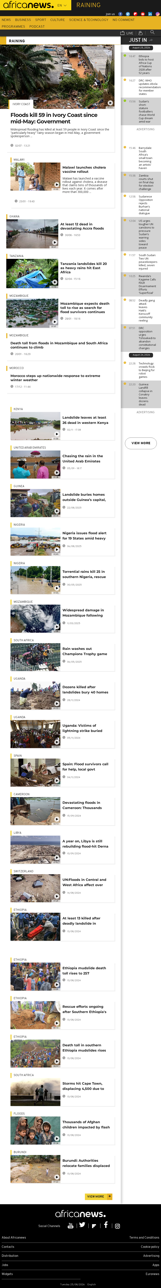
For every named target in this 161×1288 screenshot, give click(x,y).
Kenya (18, 409)
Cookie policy (150, 1247)
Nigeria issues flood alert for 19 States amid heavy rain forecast (84, 536)
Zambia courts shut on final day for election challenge (146, 182)
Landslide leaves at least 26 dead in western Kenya (85, 420)
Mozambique (19, 296)
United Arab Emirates (30, 447)
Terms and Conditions (144, 1237)
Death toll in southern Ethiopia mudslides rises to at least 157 (84, 1048)
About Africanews (14, 1237)
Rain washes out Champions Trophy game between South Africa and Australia (85, 652)
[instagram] (117, 1225)
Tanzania (16, 256)
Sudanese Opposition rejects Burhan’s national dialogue (146, 205)
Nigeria (19, 525)
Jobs (5, 1265)
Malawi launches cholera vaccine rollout (84, 169)
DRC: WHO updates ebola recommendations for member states (149, 87)
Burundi (20, 1152)
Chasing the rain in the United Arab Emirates (82, 458)
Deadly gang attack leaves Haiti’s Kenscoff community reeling (147, 310)
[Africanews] (27, 4)
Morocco (16, 368)
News (6, 20)
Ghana (14, 216)
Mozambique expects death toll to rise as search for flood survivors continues (84, 308)
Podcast (37, 26)
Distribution (10, 1256)
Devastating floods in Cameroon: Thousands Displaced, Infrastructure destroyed (84, 806)
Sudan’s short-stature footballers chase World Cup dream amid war (147, 111)
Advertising (151, 1256)
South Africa (24, 640)
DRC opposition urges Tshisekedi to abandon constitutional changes (147, 338)
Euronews (152, 1274)
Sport (40, 20)
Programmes (13, 26)
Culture (57, 20)
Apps (155, 1265)
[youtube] (71, 1225)
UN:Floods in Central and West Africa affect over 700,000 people (84, 883)
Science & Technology (88, 20)
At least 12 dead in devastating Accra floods (82, 226)
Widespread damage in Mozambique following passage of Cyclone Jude (84, 613)
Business (23, 20)
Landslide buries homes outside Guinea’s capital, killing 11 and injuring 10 (84, 498)
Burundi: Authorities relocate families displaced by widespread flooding (86, 1164)
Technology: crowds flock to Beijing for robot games (147, 370)
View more (140, 443)
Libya (17, 833)
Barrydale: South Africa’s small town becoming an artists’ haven (145, 158)
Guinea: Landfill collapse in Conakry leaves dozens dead (145, 394)
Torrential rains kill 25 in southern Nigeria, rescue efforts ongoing (84, 575)
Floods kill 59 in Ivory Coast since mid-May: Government (53, 118)
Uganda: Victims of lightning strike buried (82, 728)
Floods (19, 1113)
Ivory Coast (21, 104)
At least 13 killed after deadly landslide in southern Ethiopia (81, 921)
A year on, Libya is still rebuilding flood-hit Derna (85, 843)
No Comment (124, 20)
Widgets (7, 1274)
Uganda (19, 678)
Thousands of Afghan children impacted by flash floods (86, 1125)
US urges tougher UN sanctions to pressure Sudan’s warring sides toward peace (146, 234)
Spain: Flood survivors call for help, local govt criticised (85, 767)
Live (129, 33)
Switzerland (23, 871)
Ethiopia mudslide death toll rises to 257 (84, 970)
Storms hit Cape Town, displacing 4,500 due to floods (83, 1087)
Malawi (19, 159)
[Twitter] (83, 1225)
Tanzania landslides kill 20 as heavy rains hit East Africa (83, 268)
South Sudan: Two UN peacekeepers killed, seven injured (148, 261)
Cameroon (22, 794)
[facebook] (106, 1225)
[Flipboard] (94, 1225)
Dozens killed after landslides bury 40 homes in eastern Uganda (85, 690)
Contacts (8, 1247)
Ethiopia (20, 910)
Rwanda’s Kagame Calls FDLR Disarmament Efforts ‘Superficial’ (147, 284)
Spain (18, 756)
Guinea (19, 486)
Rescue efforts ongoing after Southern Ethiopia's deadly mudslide (84, 1010)
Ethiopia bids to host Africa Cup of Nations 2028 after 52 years (146, 64)
